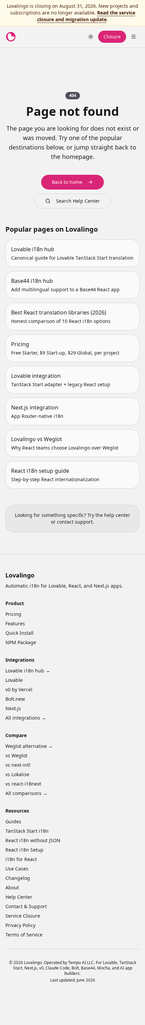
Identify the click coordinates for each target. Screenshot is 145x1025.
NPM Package (20, 642)
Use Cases (16, 868)
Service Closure (22, 916)
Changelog (17, 878)
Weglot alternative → (29, 746)
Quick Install (19, 633)
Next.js (13, 708)
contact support (75, 522)
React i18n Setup (24, 850)
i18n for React (21, 859)
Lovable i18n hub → (27, 670)
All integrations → (25, 718)
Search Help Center (78, 201)
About (12, 887)
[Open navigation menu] (133, 37)
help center (117, 515)
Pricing (13, 614)
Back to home (67, 182)
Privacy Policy (20, 925)
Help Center (18, 897)
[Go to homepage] (10, 36)
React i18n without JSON (32, 840)
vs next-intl (17, 765)
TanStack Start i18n (27, 831)
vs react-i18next (23, 784)
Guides (13, 821)
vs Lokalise (17, 774)
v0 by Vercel (18, 689)
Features (15, 623)
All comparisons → (26, 793)
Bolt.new (15, 699)
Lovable (14, 680)
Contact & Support (26, 906)
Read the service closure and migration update (86, 16)
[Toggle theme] (91, 37)
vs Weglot (16, 755)
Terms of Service (23, 934)
